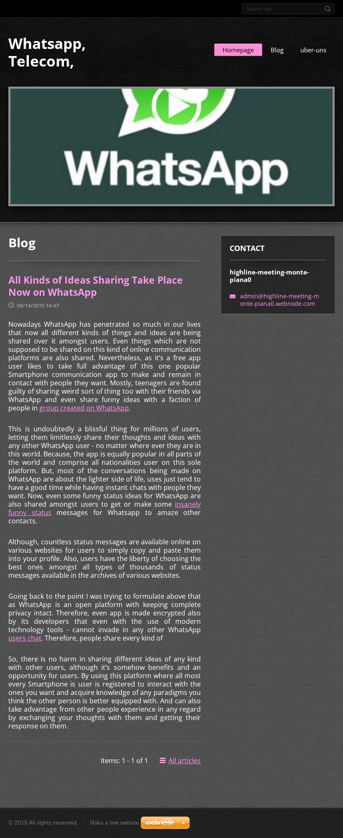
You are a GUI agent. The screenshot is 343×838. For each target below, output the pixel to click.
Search (327, 8)
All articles (185, 760)
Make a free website (114, 823)
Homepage (238, 50)
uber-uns (313, 50)
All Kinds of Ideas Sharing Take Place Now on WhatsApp (95, 286)
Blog (277, 50)
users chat (24, 638)
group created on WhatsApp (84, 408)
